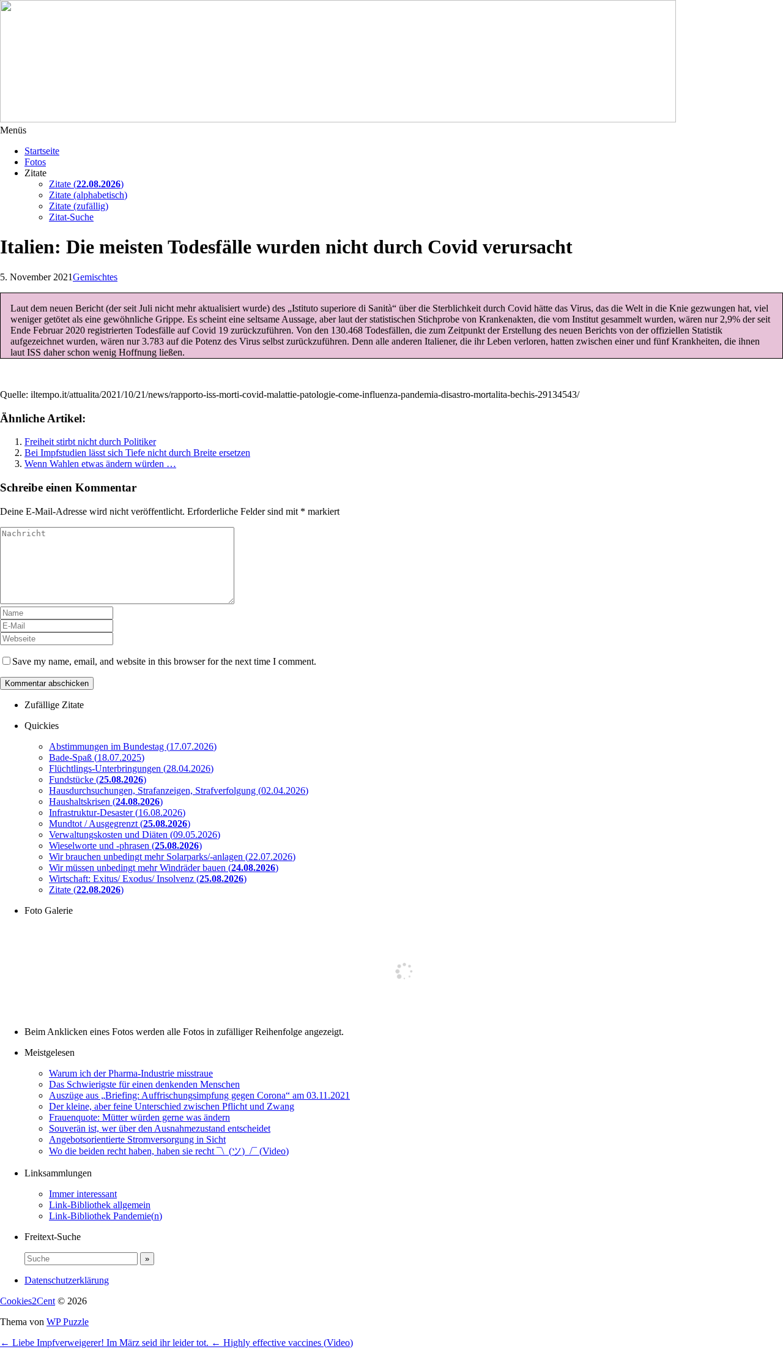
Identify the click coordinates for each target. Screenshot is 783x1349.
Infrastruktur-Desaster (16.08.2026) (117, 812)
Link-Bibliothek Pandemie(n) (105, 1216)
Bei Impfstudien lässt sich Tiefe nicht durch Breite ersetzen (137, 452)
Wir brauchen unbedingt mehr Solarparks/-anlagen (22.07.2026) (172, 856)
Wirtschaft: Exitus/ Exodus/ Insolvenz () (148, 878)
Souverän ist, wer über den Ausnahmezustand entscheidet (159, 1128)
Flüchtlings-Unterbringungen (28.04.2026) (131, 768)
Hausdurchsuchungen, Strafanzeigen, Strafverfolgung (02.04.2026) (178, 790)
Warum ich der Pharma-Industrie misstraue (131, 1073)
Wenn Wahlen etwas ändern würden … (100, 463)
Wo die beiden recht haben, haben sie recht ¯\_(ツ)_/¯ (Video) (169, 1151)
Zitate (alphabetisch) (88, 195)
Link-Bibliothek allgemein (99, 1205)
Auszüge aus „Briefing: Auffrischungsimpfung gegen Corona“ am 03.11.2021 (199, 1095)
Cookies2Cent (27, 1301)
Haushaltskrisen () (106, 801)
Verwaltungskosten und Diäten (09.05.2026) (134, 834)
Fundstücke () (97, 779)
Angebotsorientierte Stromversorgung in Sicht (137, 1139)
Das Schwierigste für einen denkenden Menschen (144, 1084)
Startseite (41, 151)
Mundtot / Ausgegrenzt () (119, 823)
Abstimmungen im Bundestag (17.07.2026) (133, 746)
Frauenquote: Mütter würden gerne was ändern (139, 1117)
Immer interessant (83, 1194)
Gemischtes (95, 277)
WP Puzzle (67, 1322)
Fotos (35, 162)
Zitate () (86, 184)
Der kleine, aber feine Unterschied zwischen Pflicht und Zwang (171, 1106)
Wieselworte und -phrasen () (125, 845)
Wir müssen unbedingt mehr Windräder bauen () (163, 867)
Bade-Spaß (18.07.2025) (96, 757)
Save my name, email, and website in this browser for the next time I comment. (164, 661)
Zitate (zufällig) (78, 206)
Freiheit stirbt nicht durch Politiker (90, 441)
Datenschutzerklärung (66, 1280)
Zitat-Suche (71, 217)
